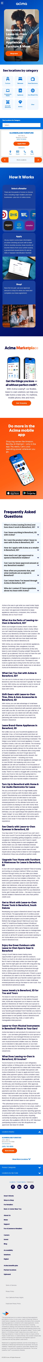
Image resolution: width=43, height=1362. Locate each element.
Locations (13, 1182)
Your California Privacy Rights (14, 1297)
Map (10, 154)
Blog (5, 1244)
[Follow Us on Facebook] (12, 1188)
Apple (14, 493)
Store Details (9, 1151)
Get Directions (6, 1144)
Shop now (14, 53)
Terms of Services (11, 1285)
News (6, 1220)
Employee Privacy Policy (13, 1304)
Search (32, 154)
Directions (21, 148)
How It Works (9, 1196)
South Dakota (21, 1182)
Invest (6, 1239)
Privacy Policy (10, 1291)
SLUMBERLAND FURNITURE (22, 133)
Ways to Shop (9, 1200)
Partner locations (10, 1270)
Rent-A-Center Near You (12, 1209)
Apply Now (21, 144)
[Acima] (21, 4)
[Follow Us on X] (25, 1188)
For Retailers (8, 1205)
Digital (6, 1259)
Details (18, 154)
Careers (6, 1235)
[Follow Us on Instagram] (31, 1188)
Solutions (7, 1255)
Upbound (7, 1274)
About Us (7, 1215)
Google (30, 493)
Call (25, 154)
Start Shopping (21, 403)
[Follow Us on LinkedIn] (18, 1188)
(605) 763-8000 (21, 139)
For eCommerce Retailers (13, 1228)
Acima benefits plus (11, 1265)
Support (7, 1224)
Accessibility (8, 1250)
